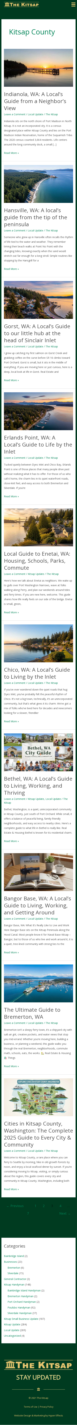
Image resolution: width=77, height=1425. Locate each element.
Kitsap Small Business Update (21, 1319)
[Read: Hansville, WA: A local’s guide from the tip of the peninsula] (38, 183)
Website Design (22, 1415)
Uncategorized (12, 1335)
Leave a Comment (14, 114)
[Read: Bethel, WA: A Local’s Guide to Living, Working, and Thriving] (38, 752)
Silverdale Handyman (20, 1313)
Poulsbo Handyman (19, 1307)
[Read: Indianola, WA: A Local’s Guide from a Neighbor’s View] (38, 67)
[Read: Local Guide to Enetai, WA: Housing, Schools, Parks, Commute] (38, 527)
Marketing (39, 1415)
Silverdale (13, 1273)
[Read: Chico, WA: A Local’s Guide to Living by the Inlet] (38, 643)
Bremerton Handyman (20, 1296)
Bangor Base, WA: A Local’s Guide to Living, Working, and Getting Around (37, 905)
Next (65, 1213)
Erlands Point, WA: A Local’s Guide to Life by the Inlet (38, 444)
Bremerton (14, 1267)
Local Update (35, 114)
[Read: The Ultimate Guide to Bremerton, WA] (38, 983)
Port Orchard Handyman (22, 1301)
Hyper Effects (56, 1415)
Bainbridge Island (14, 1256)
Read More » (11, 153)
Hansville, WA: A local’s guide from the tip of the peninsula (35, 217)
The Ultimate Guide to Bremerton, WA (32, 1013)
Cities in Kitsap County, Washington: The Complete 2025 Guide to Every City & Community (38, 1134)
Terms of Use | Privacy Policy (38, 1406)
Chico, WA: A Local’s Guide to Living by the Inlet (37, 673)
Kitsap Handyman (14, 1284)
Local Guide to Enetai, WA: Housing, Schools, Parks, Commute (37, 560)
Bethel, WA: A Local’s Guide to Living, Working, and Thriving (38, 785)
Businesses (10, 1261)
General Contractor (15, 1279)
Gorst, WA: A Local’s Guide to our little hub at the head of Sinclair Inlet (37, 333)
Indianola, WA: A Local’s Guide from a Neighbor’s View (35, 101)
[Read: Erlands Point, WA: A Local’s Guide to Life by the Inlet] (38, 411)
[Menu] (73, 4)
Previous (15, 1206)
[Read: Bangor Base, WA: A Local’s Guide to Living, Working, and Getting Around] (38, 871)
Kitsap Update (36, 574)
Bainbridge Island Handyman (24, 1290)
